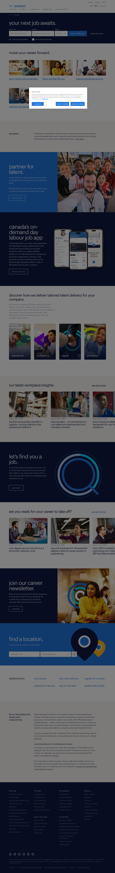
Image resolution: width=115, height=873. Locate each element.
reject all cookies (62, 104)
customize (37, 104)
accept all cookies (78, 104)
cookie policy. (45, 99)
